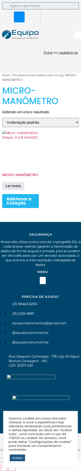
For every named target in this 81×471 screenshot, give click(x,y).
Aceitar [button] (17, 458)
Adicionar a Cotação (19, 201)
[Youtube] (32, 17)
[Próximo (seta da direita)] (12, 469)
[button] (78, 34)
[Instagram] (19, 17)
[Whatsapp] (6, 17)
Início (6, 75)
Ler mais (13, 185)
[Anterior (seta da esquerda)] (3, 469)
